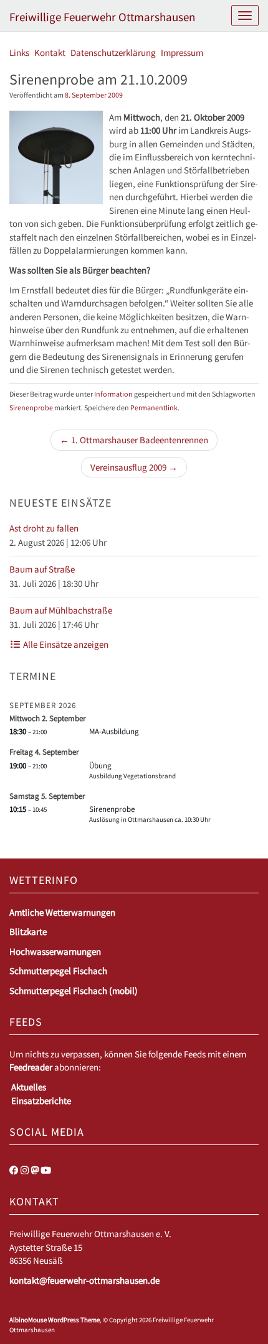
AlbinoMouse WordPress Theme (54, 1319)
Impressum (182, 52)
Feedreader (30, 1067)
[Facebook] (14, 1170)
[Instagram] (25, 1170)
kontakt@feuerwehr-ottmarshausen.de (84, 1280)
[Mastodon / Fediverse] (35, 1170)
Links (19, 52)
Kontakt (49, 52)
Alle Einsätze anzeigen (64, 644)
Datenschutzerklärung (113, 52)
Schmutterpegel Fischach (58, 971)
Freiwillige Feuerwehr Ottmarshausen (102, 16)
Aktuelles (28, 1087)
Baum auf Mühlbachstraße (60, 610)
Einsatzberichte (41, 1101)
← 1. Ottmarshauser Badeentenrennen (134, 440)
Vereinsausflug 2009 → (134, 467)
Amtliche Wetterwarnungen (62, 912)
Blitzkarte (28, 931)
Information (113, 393)
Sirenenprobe (31, 407)
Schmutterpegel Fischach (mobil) (73, 990)
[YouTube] (46, 1170)
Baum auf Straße (42, 569)
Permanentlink (154, 407)
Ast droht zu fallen (44, 528)
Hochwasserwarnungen (55, 951)
